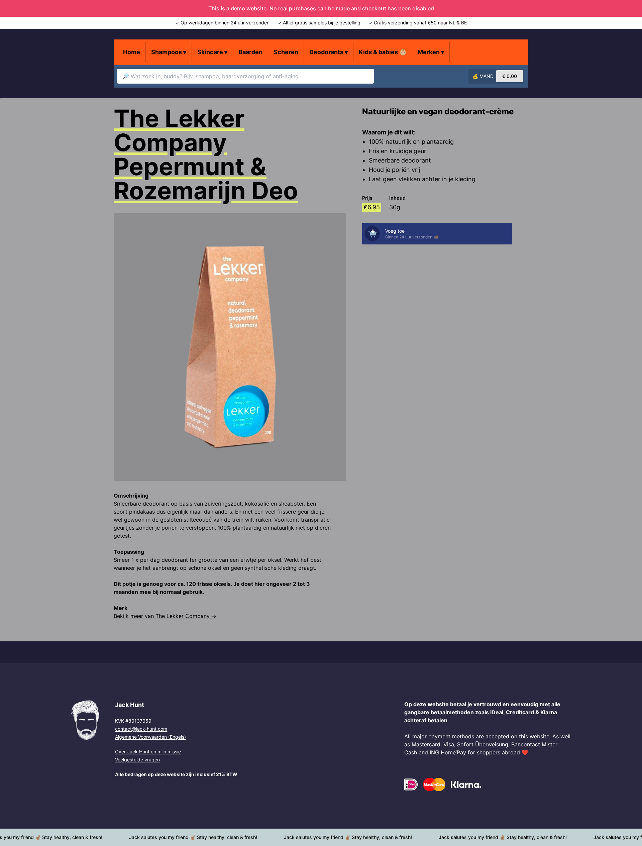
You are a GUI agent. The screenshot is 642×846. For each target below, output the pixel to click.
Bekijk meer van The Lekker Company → (165, 616)
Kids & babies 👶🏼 (383, 52)
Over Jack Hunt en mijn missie (148, 751)
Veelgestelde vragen (137, 759)
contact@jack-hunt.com (141, 729)
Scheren (286, 52)
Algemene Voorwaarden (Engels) (150, 737)
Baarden (250, 52)
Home (131, 52)
